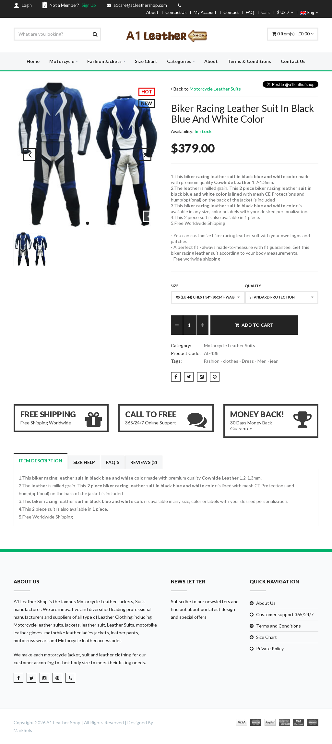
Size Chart (146, 61)
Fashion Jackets (104, 61)
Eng (310, 12)
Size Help (84, 462)
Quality (253, 286)
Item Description (40, 460)
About (152, 12)
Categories (179, 61)
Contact (231, 12)
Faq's (112, 462)
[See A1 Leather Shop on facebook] (18, 678)
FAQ (250, 12)
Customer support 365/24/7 (285, 614)
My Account (205, 12)
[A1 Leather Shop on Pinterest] (57, 678)
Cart (265, 12)
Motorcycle (61, 61)
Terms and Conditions (278, 625)
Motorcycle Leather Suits (215, 88)
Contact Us (175, 12)
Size (174, 286)
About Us (266, 603)
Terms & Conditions (249, 61)
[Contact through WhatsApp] (70, 678)
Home (33, 61)
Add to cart (257, 325)
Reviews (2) (143, 462)
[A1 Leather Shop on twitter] (31, 678)
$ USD (283, 12)
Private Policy (270, 648)
